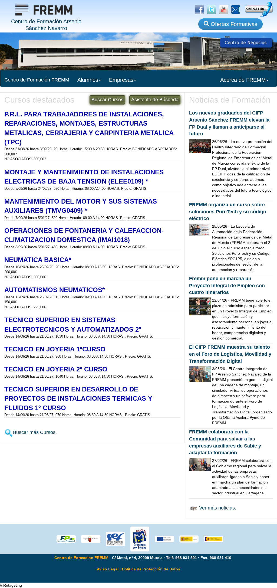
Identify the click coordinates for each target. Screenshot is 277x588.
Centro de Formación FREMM (36, 80)
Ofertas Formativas (233, 24)
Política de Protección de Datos (151, 569)
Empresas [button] (121, 80)
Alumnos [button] (87, 80)
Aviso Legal (107, 569)
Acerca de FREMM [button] (243, 80)
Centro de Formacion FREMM (81, 558)
